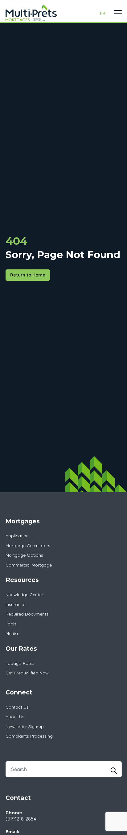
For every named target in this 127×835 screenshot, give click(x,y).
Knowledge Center (24, 594)
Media (12, 633)
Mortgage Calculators (28, 545)
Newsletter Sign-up (25, 726)
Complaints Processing (29, 736)
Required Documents (27, 614)
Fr (102, 13)
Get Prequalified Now (27, 673)
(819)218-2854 (21, 819)
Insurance (15, 604)
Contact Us (17, 707)
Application (17, 536)
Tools (11, 624)
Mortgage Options (24, 555)
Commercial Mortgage (29, 565)
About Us (15, 716)
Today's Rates (20, 663)
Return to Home (27, 275)
